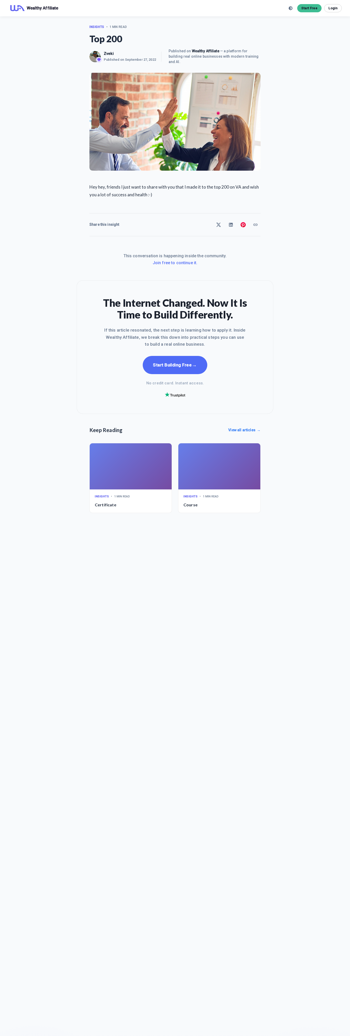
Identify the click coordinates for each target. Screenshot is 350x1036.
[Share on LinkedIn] (231, 225)
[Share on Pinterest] (243, 225)
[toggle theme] (290, 8)
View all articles (244, 430)
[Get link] (255, 225)
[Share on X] (218, 225)
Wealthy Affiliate (205, 51)
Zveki (109, 53)
